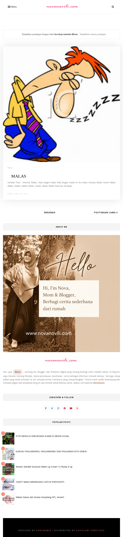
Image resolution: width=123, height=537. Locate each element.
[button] (12, 6)
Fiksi (10, 167)
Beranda (49, 212)
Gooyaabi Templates (90, 530)
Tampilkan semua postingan (93, 34)
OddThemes (44, 530)
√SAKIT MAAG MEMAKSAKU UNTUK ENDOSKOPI (40, 481)
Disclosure (99, 382)
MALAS (18, 176)
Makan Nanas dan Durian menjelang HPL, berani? (40, 497)
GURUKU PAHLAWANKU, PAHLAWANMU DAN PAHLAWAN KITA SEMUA (51, 451)
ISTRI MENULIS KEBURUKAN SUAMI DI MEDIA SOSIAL (42, 436)
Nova (17, 371)
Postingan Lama (105, 212)
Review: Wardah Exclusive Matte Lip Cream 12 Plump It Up (44, 466)
